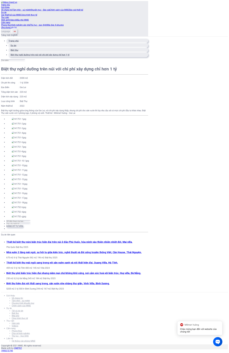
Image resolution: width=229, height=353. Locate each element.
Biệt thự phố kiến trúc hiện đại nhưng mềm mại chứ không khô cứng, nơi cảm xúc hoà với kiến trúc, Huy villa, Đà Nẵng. (73, 273)
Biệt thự (15, 313)
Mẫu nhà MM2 (22, 20)
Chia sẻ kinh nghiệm (21, 333)
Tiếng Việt (6, 35)
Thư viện (5, 17)
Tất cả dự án (17, 311)
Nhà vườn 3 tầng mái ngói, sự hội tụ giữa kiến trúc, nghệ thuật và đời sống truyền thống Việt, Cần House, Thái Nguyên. (74, 252)
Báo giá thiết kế (76, 10)
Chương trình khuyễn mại (23, 303)
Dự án (3, 12)
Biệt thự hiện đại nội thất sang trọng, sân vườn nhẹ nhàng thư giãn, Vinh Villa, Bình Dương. (58, 283)
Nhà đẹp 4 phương (55, 25)
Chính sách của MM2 (59, 10)
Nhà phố (15, 316)
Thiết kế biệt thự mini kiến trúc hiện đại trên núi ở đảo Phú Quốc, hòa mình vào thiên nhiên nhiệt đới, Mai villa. (69, 242)
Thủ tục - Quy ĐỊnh (20, 336)
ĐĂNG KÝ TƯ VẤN (14, 226)
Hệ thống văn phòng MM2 (23, 341)
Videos (12, 20)
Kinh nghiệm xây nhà (21, 25)
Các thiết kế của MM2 (11, 15)
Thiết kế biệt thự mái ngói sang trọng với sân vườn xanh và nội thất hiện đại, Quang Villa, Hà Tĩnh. (62, 262)
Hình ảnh (5, 20)
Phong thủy (6, 25)
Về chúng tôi (6, 10)
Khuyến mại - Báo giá (40, 10)
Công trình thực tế (29, 15)
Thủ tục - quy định (38, 25)
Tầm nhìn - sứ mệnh (21, 10)
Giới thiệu (5, 7)
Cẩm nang (5, 22)
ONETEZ (18, 348)
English (14, 35)
